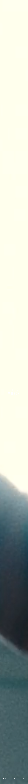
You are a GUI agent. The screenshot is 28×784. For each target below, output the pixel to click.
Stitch (5, 2)
